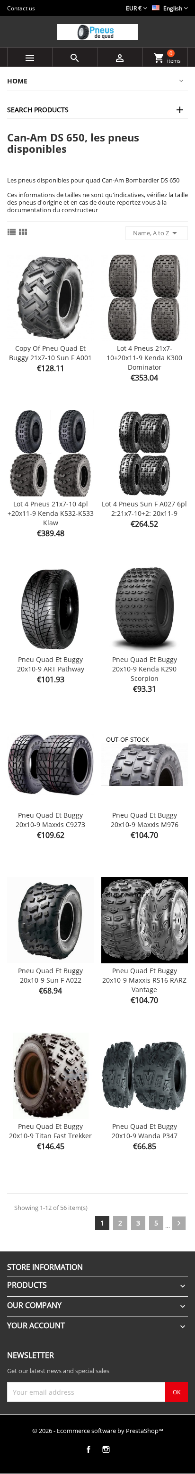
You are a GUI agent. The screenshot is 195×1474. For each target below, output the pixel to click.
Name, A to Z (156, 233)
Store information (45, 1267)
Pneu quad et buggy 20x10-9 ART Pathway (50, 664)
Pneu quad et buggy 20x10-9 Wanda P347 (144, 1131)
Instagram (106, 1449)
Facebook (88, 1449)
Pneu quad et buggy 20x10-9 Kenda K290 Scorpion (144, 669)
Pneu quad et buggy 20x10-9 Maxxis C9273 (50, 820)
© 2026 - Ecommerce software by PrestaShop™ (97, 1430)
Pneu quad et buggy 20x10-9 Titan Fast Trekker (50, 1131)
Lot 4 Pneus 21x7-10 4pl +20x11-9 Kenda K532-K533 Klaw (51, 513)
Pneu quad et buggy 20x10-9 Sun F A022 (50, 975)
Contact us (21, 8)
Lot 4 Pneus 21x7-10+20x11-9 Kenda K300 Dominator (144, 358)
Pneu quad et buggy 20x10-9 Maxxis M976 (144, 820)
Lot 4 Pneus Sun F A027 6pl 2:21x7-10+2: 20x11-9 (144, 508)
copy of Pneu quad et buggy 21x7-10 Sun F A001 (50, 353)
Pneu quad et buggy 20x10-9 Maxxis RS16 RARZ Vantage (144, 980)
